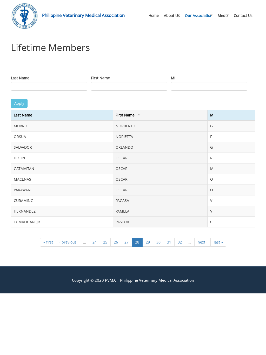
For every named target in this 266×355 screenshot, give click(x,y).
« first (48, 242)
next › (202, 242)
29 (148, 242)
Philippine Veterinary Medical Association (83, 15)
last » (218, 242)
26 (116, 242)
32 (180, 242)
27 (126, 242)
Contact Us (243, 15)
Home (154, 15)
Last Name (20, 77)
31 (169, 242)
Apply (19, 103)
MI (173, 77)
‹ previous (68, 242)
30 (158, 242)
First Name (100, 77)
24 (94, 242)
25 (105, 242)
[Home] (26, 16)
